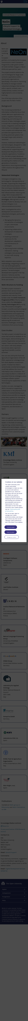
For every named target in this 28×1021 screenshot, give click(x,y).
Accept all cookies (10, 527)
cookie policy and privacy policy (12, 510)
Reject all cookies (10, 532)
